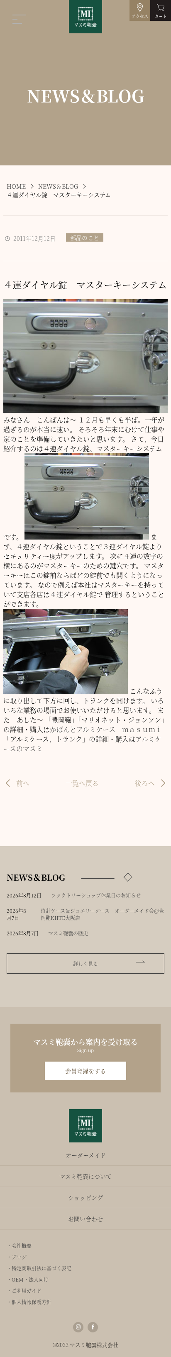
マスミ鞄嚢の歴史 (68, 933)
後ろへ (145, 783)
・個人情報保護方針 (29, 1301)
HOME (16, 186)
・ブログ (17, 1256)
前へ (22, 783)
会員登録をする (85, 1071)
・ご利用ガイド (24, 1290)
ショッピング (85, 1197)
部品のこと (84, 237)
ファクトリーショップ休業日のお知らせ (96, 895)
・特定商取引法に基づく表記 (39, 1268)
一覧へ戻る (82, 783)
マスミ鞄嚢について (85, 1176)
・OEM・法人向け (28, 1279)
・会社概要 (19, 1245)
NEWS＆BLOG (58, 186)
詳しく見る (85, 963)
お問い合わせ (85, 1219)
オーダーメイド (86, 1155)
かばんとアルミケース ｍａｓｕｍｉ (106, 729)
